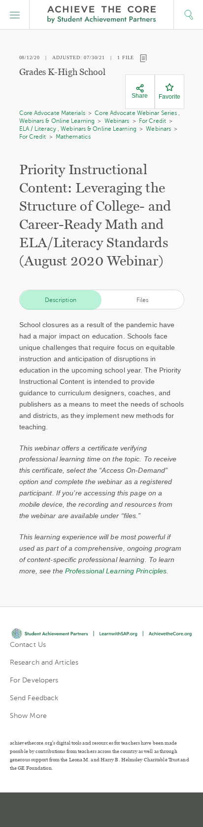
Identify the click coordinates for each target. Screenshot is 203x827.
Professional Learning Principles (116, 571)
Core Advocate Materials (52, 113)
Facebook (137, 810)
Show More (28, 715)
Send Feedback (34, 698)
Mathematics (73, 136)
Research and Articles (44, 662)
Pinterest (102, 810)
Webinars (117, 120)
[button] (15, 15)
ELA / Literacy (37, 128)
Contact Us (28, 644)
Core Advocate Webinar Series (136, 113)
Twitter (67, 810)
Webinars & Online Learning (57, 120)
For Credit (152, 120)
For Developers (34, 680)
